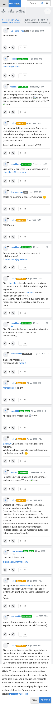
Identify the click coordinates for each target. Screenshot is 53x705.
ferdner (13, 59)
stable (13, 123)
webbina (13, 87)
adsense (30, 292)
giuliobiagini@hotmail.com (15, 562)
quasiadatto (15, 616)
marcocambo (16, 354)
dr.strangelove (16, 192)
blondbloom (15, 164)
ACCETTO (45, 700)
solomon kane (25, 585)
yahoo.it (22, 363)
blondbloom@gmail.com (14, 172)
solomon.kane (16, 551)
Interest (11, 12)
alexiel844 (14, 411)
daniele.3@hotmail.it (12, 66)
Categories (20, 12)
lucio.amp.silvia (17, 31)
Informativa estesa (18, 694)
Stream (3, 12)
